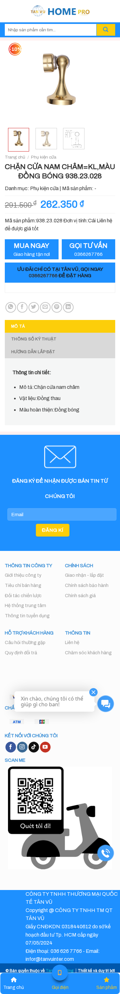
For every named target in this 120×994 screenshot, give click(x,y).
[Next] (105, 81)
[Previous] (15, 81)
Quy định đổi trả (21, 652)
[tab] (60, 326)
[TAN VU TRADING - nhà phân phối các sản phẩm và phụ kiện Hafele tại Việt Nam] (60, 11)
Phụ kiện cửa (43, 157)
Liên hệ (72, 642)
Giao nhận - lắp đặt (84, 575)
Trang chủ (15, 157)
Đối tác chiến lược (23, 595)
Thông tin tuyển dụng (27, 615)
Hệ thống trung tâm (25, 605)
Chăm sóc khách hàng (88, 652)
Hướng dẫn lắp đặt (33, 352)
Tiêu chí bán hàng (23, 585)
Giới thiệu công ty (23, 575)
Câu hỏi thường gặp (25, 642)
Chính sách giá (80, 595)
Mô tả (18, 326)
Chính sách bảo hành (86, 585)
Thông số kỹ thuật (33, 339)
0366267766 (43, 275)
